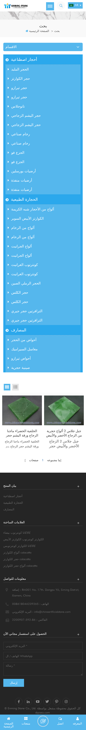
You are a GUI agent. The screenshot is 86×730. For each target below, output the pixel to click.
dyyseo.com (42, 712)
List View (15, 387)
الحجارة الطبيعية (24, 199)
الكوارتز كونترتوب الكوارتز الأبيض (23, 539)
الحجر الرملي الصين (26, 283)
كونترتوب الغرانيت (24, 265)
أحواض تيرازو (21, 358)
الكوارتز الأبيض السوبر (27, 218)
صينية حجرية (20, 368)
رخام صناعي (20, 134)
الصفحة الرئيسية (39, 31)
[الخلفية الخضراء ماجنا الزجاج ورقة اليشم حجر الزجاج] (22, 410)
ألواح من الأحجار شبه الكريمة (32, 209)
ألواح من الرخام (22, 228)
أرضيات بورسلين (23, 171)
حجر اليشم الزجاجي (26, 115)
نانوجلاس (18, 106)
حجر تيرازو (19, 88)
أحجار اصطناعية (24, 59)
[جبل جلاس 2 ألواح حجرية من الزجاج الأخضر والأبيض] (64, 410)
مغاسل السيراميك (24, 349)
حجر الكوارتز (20, 78)
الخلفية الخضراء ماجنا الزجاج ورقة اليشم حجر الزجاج (22, 433)
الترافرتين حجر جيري (26, 311)
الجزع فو (17, 152)
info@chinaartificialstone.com (52, 611)
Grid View (7, 387)
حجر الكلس (19, 292)
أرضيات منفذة (21, 180)
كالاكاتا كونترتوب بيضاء (16, 532)
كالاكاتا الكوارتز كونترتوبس (19, 546)
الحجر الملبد (20, 69)
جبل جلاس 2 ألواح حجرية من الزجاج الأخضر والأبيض (64, 433)
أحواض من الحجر (23, 340)
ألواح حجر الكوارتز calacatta (20, 565)
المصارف (18, 330)
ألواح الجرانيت (21, 246)
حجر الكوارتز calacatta (16, 559)
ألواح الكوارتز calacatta (17, 552)
